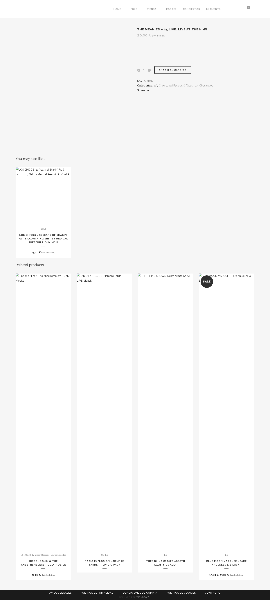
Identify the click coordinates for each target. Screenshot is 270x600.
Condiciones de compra (140, 592)
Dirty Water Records (39, 555)
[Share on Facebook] (153, 90)
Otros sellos (206, 85)
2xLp (43, 229)
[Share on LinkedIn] (162, 90)
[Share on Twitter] (157, 90)
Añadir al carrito (173, 70)
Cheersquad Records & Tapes (176, 85)
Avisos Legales (60, 592)
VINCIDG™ (143, 596)
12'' (155, 85)
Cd (26, 555)
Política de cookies (181, 592)
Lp (196, 85)
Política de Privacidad (97, 592)
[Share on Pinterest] (166, 90)
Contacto (213, 592)
